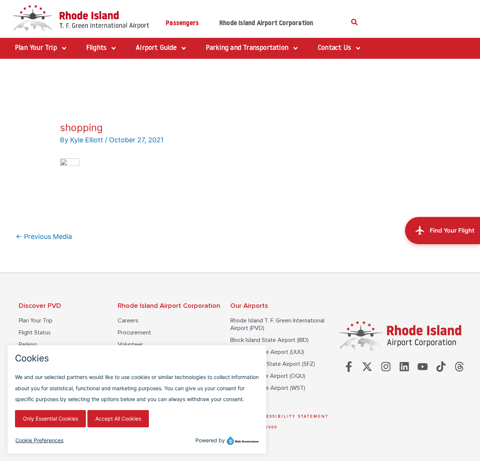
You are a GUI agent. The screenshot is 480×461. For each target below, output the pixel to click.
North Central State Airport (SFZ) (272, 364)
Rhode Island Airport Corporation (266, 23)
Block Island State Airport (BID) (269, 340)
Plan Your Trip (35, 320)
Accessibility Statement (292, 416)
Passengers (182, 23)
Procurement (134, 332)
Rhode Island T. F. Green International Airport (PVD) (277, 324)
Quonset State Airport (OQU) (267, 376)
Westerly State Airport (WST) (267, 388)
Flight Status (35, 332)
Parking (28, 344)
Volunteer (130, 344)
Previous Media (44, 236)
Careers (128, 320)
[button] (354, 22)
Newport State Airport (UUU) (267, 352)
